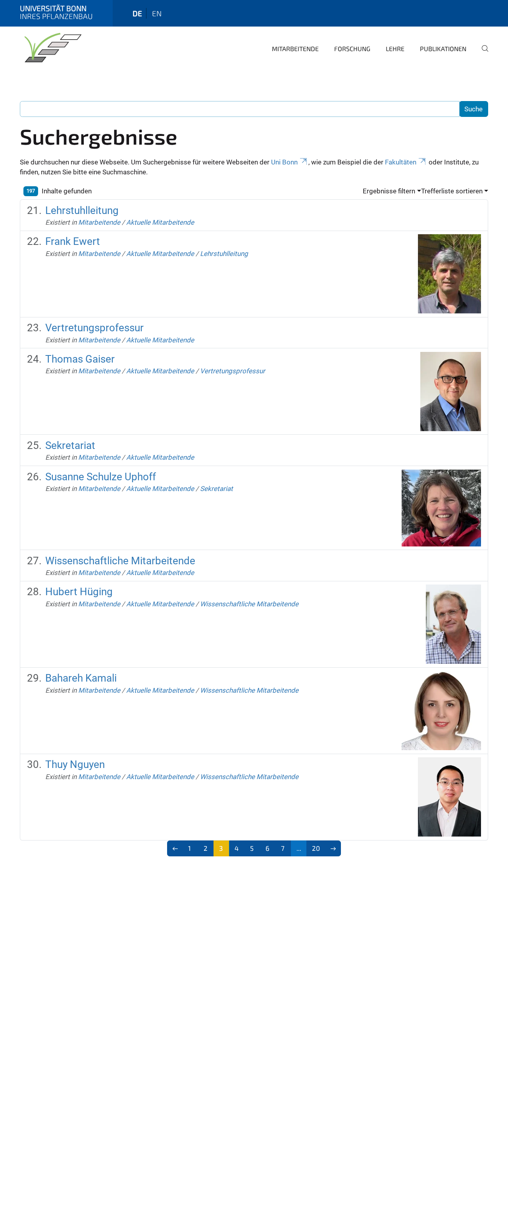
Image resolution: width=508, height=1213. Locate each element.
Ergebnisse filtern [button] (389, 191)
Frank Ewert (72, 241)
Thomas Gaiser (80, 359)
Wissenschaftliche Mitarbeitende (120, 561)
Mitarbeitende (295, 48)
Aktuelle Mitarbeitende (160, 222)
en (157, 13)
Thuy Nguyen (75, 764)
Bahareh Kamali (81, 678)
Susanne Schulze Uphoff (100, 477)
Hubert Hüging (79, 592)
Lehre (395, 48)
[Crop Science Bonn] (51, 47)
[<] (175, 848)
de (137, 13)
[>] (333, 848)
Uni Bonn (284, 162)
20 (316, 848)
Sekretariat (70, 445)
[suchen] (481, 53)
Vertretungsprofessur (94, 328)
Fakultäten (400, 162)
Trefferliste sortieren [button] (452, 191)
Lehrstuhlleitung (82, 210)
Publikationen (443, 48)
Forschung (352, 48)
